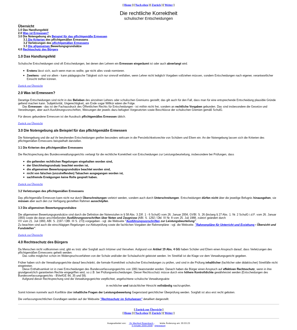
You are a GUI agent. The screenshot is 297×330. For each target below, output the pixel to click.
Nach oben (141, 5)
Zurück (156, 5)
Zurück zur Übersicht (30, 85)
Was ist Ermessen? (36, 33)
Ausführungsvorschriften (143, 221)
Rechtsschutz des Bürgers (40, 49)
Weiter (169, 5)
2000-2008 (147, 325)
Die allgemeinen (39, 46)
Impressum (160, 325)
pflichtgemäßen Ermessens (70, 43)
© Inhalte (137, 325)
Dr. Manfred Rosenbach (141, 323)
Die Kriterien (36, 39)
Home (128, 5)
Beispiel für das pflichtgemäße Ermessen (79, 36)
